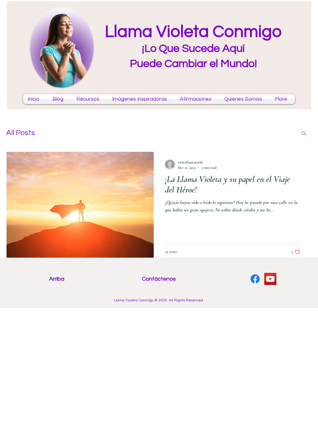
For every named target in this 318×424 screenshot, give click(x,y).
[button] (304, 133)
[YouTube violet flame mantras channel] (270, 279)
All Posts (20, 133)
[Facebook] (255, 279)
